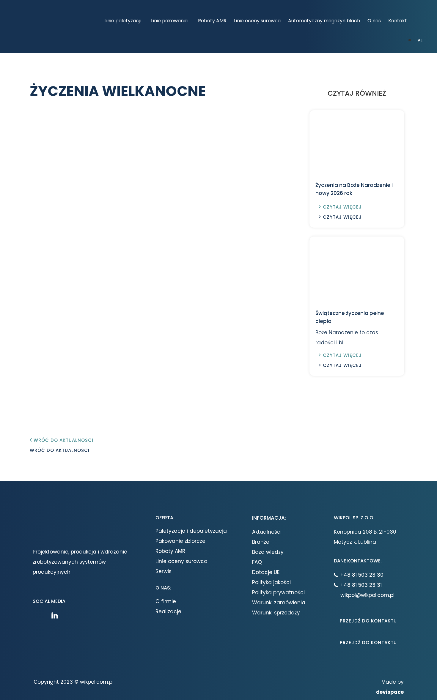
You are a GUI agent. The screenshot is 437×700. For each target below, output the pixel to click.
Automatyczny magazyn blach (324, 20)
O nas (374, 20)
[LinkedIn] (56, 615)
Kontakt (397, 20)
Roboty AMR (212, 20)
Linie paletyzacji (122, 20)
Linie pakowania (169, 20)
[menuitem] (420, 40)
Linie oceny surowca (257, 20)
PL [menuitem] (419, 40)
